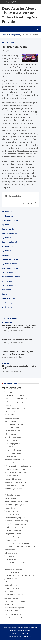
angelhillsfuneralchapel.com (16, 524)
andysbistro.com (11, 559)
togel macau (7, 251)
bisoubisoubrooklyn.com (14, 463)
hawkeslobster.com (12, 431)
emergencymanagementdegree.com (19, 575)
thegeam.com (10, 550)
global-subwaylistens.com (15, 469)
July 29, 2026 (6, 371)
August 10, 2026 (7, 343)
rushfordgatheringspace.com (16, 502)
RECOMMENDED (10, 319)
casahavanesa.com (12, 412)
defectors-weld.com (12, 440)
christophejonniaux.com (14, 495)
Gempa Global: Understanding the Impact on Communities (17, 353)
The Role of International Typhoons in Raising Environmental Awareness (19, 326)
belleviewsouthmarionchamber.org (19, 466)
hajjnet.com (9, 392)
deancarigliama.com (13, 572)
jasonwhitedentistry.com (14, 460)
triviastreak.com (11, 604)
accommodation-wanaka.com (16, 399)
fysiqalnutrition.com (13, 437)
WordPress (28, 636)
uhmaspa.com (10, 456)
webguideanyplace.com (14, 569)
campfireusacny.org (13, 514)
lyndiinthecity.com (12, 428)
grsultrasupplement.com (14, 527)
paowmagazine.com (13, 450)
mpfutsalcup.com (11, 585)
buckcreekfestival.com (14, 424)
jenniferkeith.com (12, 579)
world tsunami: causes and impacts (17, 340)
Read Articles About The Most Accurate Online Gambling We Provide (19, 15)
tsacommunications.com (14, 566)
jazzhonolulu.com (12, 418)
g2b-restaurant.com (13, 530)
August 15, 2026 (7, 331)
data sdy (5, 294)
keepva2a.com (10, 556)
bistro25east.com (11, 511)
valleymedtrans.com (13, 534)
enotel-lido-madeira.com (14, 595)
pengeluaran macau (10, 268)
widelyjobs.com (11, 498)
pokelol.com (9, 415)
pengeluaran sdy (8, 299)
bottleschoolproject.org (14, 402)
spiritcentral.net (11, 434)
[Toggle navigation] (5, 29)
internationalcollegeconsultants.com (19, 543)
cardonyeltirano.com (13, 479)
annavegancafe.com (13, 588)
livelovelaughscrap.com (14, 489)
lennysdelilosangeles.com (15, 408)
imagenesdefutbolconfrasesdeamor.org (21, 546)
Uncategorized (8, 43)
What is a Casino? (29, 203)
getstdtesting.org (11, 405)
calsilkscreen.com (12, 582)
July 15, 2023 (6, 51)
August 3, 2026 (7, 357)
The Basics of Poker (13, 196)
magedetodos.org (12, 537)
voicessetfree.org (11, 508)
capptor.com (10, 492)
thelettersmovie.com (13, 453)
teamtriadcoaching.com (14, 608)
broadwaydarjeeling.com (15, 505)
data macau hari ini (9, 242)
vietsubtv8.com (11, 447)
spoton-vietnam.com (13, 614)
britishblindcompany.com (15, 518)
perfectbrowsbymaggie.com (16, 473)
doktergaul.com (11, 540)
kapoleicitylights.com (13, 444)
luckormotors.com (12, 598)
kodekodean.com (11, 611)
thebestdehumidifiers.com (15, 563)
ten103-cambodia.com (13, 617)
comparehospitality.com (14, 485)
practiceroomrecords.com (15, 482)
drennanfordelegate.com (15, 601)
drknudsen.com (11, 553)
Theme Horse (23, 633)
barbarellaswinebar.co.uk (15, 395)
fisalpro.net (9, 592)
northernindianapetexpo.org (16, 521)
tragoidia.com (10, 421)
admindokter (16, 51)
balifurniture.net (11, 476)
